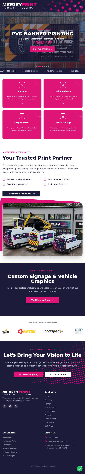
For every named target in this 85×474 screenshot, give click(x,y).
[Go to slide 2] (38, 66)
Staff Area (49, 426)
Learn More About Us (19, 193)
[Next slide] (81, 40)
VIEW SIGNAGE (57, 49)
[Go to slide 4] (44, 66)
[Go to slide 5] (46, 66)
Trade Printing (50, 419)
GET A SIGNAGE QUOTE (31, 49)
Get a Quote (60, 374)
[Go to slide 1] (36, 66)
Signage (48, 404)
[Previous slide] (3, 40)
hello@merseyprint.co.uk (57, 441)
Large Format (50, 411)
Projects (48, 415)
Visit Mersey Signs (40, 300)
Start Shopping (30, 374)
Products (48, 400)
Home (47, 396)
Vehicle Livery (50, 407)
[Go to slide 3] (41, 66)
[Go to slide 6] (48, 66)
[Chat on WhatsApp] (80, 469)
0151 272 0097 (53, 437)
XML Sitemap (50, 422)
